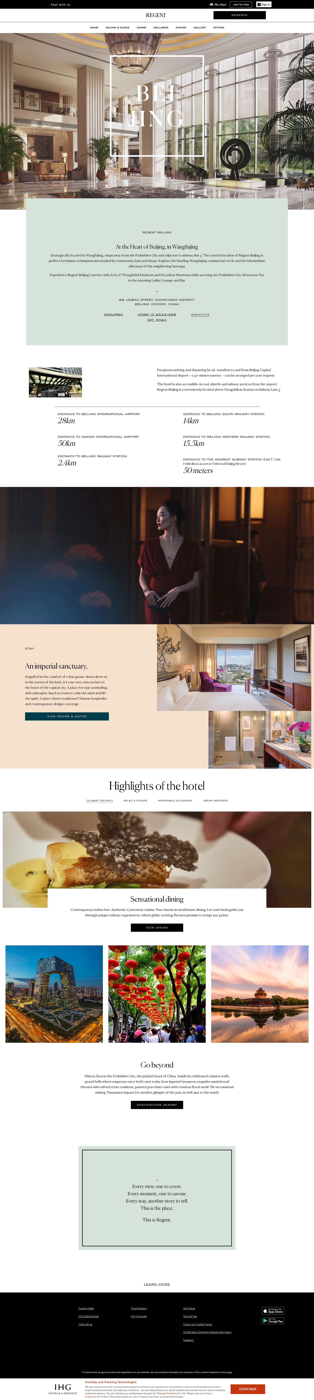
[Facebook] (28, 1309)
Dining (141, 27)
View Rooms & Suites (67, 716)
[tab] (135, 802)
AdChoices (189, 1308)
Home (94, 27)
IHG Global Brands (88, 1316)
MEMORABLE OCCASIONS (175, 801)
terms (211, 1389)
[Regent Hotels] (156, 15)
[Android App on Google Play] (276, 1320)
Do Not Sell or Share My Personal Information (207, 1332)
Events (181, 27)
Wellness (161, 27)
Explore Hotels (86, 1308)
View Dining (157, 927)
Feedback (188, 1340)
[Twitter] (28, 1318)
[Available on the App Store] (276, 1311)
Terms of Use (190, 1316)
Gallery (200, 27)
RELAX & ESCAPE (135, 801)
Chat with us (85, 1324)
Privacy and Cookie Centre (197, 1324)
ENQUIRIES (113, 314)
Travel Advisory (139, 1308)
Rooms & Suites (117, 27)
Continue (248, 1389)
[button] (263, 4)
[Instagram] (28, 1327)
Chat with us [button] (61, 4)
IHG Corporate (139, 1316)
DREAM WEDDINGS (215, 801)
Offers (218, 27)
